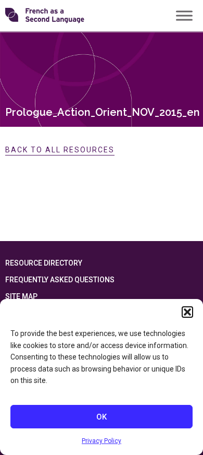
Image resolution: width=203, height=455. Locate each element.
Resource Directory (43, 263)
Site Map (21, 296)
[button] (187, 312)
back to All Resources (60, 150)
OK (101, 417)
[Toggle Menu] (184, 15)
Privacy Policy (101, 441)
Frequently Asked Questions (60, 280)
